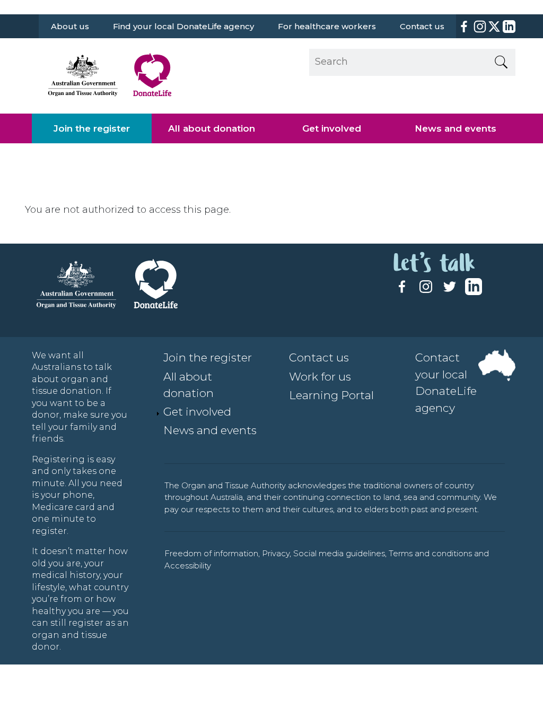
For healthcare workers (327, 26)
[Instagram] (480, 26)
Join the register (92, 128)
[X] (494, 26)
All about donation (211, 128)
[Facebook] (464, 26)
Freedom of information (211, 553)
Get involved (331, 128)
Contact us (422, 26)
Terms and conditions (430, 553)
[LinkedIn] (508, 26)
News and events (455, 128)
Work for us (320, 376)
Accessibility (187, 565)
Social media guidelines (339, 553)
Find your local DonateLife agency (183, 26)
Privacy (276, 553)
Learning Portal (331, 395)
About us (70, 26)
